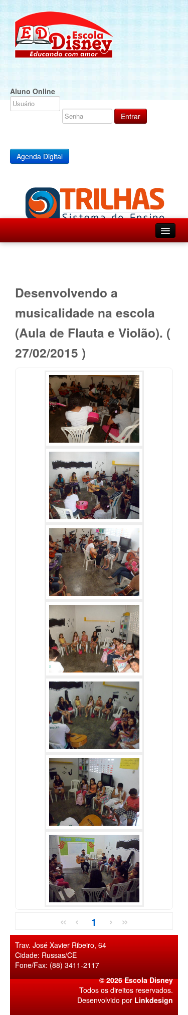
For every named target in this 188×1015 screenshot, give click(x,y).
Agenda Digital (40, 156)
